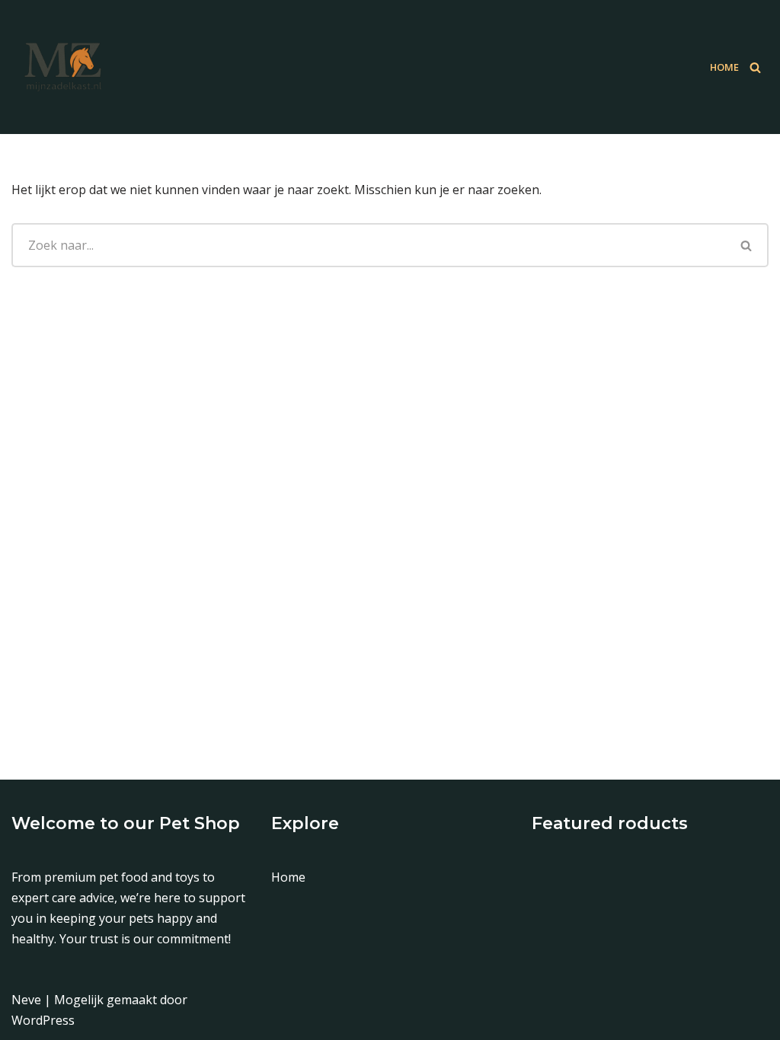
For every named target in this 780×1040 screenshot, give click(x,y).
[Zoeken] (755, 67)
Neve (26, 999)
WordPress (43, 1020)
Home (724, 67)
